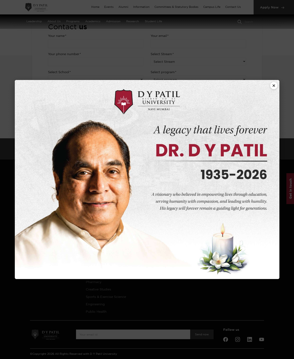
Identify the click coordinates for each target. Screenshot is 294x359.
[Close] (273, 85)
